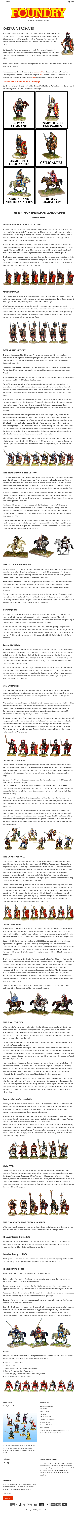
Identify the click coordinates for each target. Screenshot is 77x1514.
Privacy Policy (44, 1427)
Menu (7, 2)
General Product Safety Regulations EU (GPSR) (55, 1430)
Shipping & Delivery (46, 1425)
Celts (34, 77)
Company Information (47, 1406)
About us (43, 1414)
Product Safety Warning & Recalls (50, 1433)
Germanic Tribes (40, 72)
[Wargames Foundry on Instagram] (8, 1464)
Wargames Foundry (44, 1510)
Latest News (7, 1402)
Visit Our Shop (44, 1411)
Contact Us (43, 1409)
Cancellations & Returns (47, 1419)
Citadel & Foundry (45, 1417)
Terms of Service (45, 1422)
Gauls (41, 74)
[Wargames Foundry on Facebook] (4, 1464)
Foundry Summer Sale (9, 1406)
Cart (72, 2)
